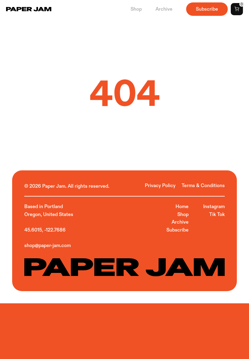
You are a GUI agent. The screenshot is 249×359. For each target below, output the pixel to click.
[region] (124, 97)
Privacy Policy (161, 185)
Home (182, 206)
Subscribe (177, 230)
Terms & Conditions (203, 185)
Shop (136, 9)
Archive (163, 9)
